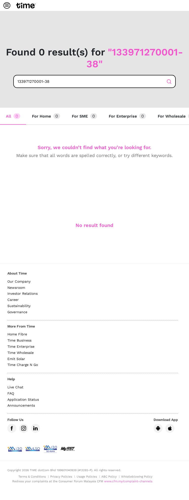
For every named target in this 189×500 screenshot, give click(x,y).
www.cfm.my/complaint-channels (128, 481)
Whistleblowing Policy (136, 476)
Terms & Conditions (32, 476)
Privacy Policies (61, 476)
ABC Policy (109, 476)
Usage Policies (87, 476)
